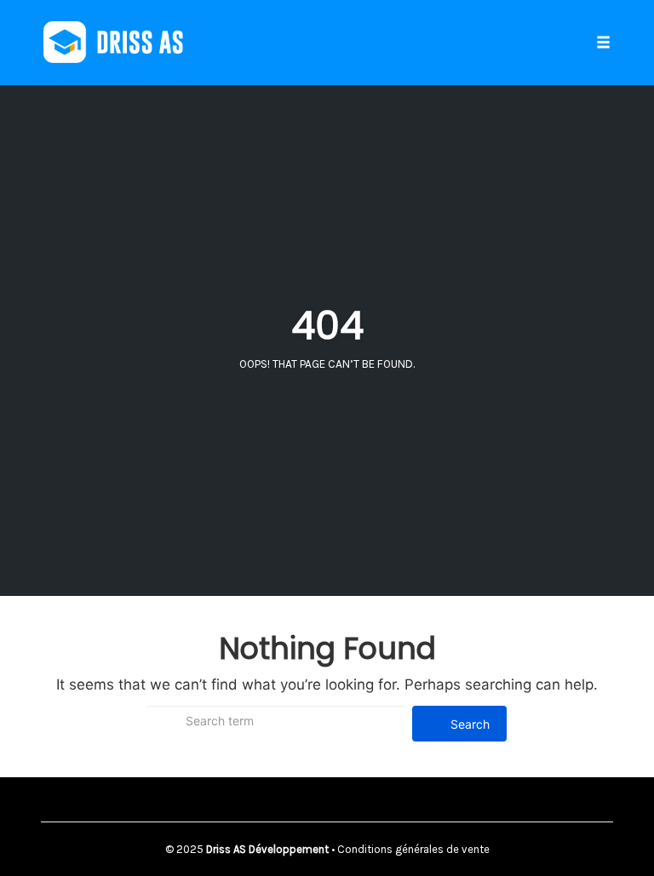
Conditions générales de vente (413, 849)
